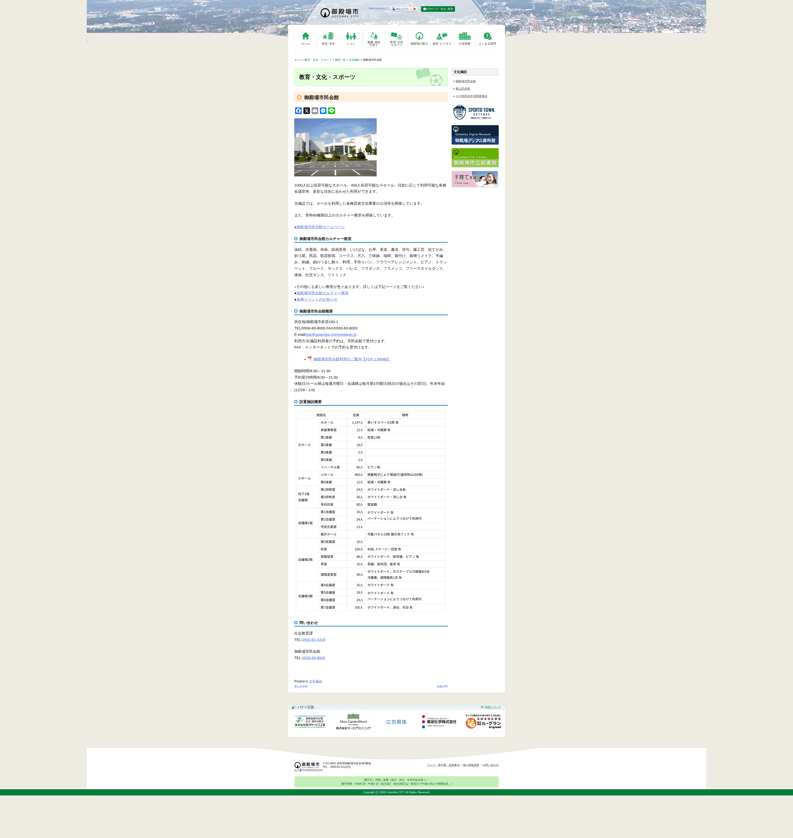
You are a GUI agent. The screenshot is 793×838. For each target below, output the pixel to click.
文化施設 (315, 681)
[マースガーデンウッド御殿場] (353, 722)
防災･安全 (328, 43)
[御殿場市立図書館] (475, 166)
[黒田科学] (439, 722)
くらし (351, 43)
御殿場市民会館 (466, 81)
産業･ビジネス (442, 43)
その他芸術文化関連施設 (471, 96)
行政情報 (464, 43)
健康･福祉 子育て (373, 43)
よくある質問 (487, 43)
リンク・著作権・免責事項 (443, 765)
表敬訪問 (442, 686)
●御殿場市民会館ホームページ (319, 227)
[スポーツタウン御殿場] (475, 120)
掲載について (493, 706)
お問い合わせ (491, 765)
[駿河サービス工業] (309, 722)
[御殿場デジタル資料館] (475, 143)
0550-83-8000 (313, 658)
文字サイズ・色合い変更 (439, 8)
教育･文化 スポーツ (396, 43)
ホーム (305, 43)
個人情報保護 (471, 765)
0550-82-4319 (313, 640)
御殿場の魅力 (419, 43)
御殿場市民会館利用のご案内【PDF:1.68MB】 (351, 359)
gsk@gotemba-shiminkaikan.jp (331, 335)
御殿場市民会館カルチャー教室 (323, 293)
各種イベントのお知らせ (317, 299)
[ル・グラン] (483, 722)
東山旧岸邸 (301, 686)
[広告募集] (396, 722)
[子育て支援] (475, 186)
